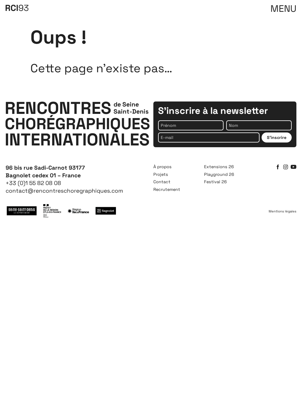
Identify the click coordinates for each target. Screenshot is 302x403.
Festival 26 (215, 181)
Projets (160, 174)
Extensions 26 (219, 166)
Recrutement (166, 189)
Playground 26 (219, 174)
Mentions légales (282, 211)
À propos (162, 166)
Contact (161, 181)
